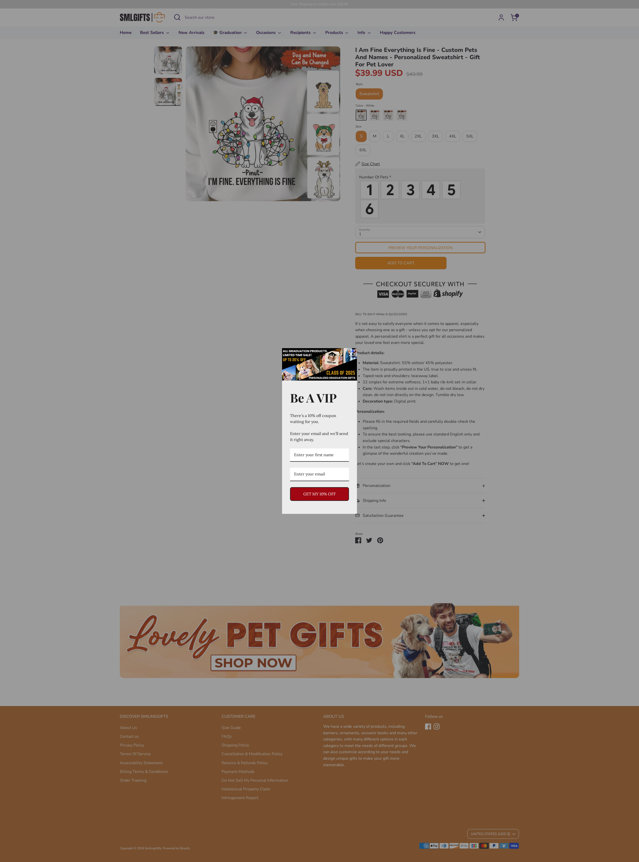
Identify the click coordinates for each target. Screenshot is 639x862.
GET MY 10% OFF (319, 493)
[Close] (351, 354)
